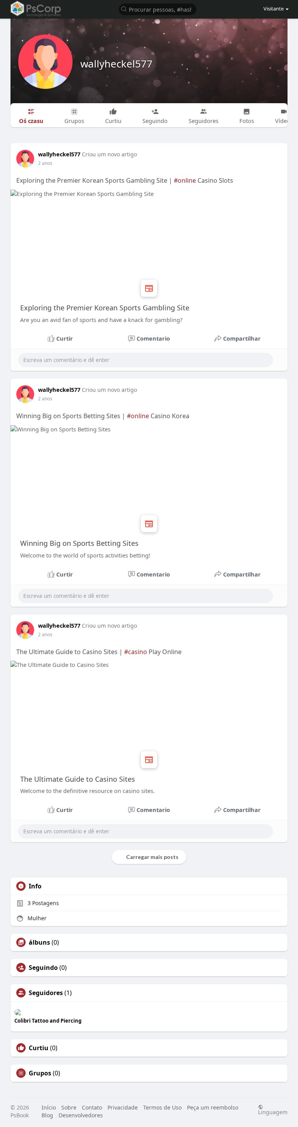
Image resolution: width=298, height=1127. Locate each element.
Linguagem (273, 1111)
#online (185, 180)
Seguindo (43, 967)
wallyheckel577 (116, 64)
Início (49, 1107)
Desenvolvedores (81, 1115)
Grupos (40, 1073)
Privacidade (122, 1107)
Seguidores (46, 993)
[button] (157, 8)
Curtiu (39, 1048)
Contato (92, 1107)
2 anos (45, 163)
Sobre (68, 1107)
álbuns (39, 942)
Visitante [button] (273, 8)
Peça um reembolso (212, 1107)
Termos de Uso (162, 1107)
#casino (135, 651)
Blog (47, 1115)
